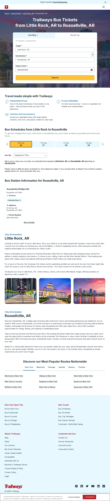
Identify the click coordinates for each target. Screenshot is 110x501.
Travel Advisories (59, 2)
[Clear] (92, 49)
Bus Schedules (64, 409)
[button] (7, 144)
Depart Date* (22, 66)
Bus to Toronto (11, 416)
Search (55, 77)
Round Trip (74, 35)
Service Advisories (65, 441)
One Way (32, 35)
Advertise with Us (12, 461)
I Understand (89, 497)
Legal (7, 476)
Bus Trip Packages (66, 416)
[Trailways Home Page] (6, 7)
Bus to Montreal (11, 413)
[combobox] (55, 49)
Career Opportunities (13, 453)
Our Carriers (10, 445)
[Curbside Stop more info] (20, 200)
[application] (29, 205)
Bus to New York (12, 409)
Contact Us (62, 438)
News (7, 441)
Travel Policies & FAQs (14, 468)
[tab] (29, 367)
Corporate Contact (66, 449)
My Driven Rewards (13, 449)
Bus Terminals (64, 413)
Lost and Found (64, 445)
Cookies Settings (74, 497)
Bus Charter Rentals (66, 420)
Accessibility (10, 457)
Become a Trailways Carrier (16, 465)
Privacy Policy (10, 472)
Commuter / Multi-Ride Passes (70, 424)
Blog (6, 438)
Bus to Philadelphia (12, 424)
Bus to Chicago (11, 420)
